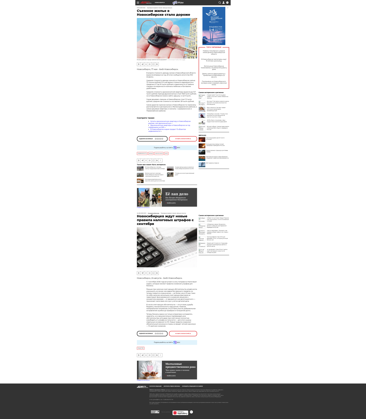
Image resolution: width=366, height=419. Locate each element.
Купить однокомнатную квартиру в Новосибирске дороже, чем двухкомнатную (169, 122)
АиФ (183, 59)
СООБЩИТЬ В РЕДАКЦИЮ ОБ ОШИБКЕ (192, 386)
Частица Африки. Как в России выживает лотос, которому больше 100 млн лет (217, 238)
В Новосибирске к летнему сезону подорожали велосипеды (155, 167)
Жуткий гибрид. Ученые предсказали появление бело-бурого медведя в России (218, 128)
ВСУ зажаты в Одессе (212, 163)
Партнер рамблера (165, 412)
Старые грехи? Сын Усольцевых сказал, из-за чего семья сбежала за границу (217, 96)
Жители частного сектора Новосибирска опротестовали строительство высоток (154, 174)
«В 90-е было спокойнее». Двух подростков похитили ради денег (217, 120)
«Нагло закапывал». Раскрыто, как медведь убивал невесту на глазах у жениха (217, 232)
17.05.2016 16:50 (141, 7)
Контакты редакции (155, 386)
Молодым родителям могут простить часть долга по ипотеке (155, 180)
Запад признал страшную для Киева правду (217, 151)
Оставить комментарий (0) (183, 138)
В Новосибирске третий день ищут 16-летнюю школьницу (213, 60)
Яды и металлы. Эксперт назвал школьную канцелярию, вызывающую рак (216, 109)
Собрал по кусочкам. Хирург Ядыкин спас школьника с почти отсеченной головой (218, 219)
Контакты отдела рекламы (172, 386)
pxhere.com (140, 268)
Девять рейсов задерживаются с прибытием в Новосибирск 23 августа (214, 75)
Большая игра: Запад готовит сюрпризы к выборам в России (215, 144)
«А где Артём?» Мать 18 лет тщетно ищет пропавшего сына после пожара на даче (217, 251)
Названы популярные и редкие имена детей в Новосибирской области (214, 52)
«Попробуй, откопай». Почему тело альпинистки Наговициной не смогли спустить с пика (217, 115)
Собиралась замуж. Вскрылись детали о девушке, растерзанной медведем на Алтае (216, 226)
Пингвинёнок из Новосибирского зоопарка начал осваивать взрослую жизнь (214, 83)
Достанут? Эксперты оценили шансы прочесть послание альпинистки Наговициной (218, 103)
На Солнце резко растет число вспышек (215, 138)
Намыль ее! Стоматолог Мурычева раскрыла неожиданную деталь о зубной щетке (217, 244)
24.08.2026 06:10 (141, 213)
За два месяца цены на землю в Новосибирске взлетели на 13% (184, 167)
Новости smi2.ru (143, 207)
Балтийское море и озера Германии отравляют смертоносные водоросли (217, 157)
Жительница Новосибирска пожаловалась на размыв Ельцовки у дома (214, 67)
